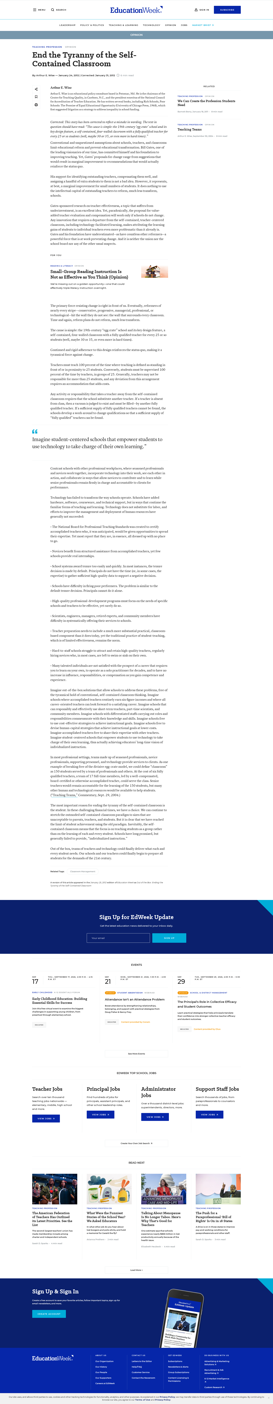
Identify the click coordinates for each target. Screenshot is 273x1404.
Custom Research (213, 1387)
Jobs (184, 25)
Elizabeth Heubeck (151, 1246)
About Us (100, 1355)
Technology (151, 25)
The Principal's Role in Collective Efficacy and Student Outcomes (207, 1004)
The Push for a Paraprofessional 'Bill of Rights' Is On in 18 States (214, 1217)
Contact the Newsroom (143, 1378)
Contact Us (138, 1355)
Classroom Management (82, 871)
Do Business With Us (216, 1355)
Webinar (149, 993)
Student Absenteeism (130, 993)
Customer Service (141, 1372)
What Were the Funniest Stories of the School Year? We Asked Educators (106, 1217)
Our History (101, 1367)
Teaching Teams (190, 129)
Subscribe (227, 10)
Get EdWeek (175, 1355)
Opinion (170, 25)
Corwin (146, 1022)
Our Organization (104, 1361)
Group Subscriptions (178, 1372)
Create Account (49, 1314)
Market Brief (202, 25)
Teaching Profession (47, 47)
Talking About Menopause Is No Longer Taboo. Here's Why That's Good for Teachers (161, 1219)
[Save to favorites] (36, 97)
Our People (101, 1372)
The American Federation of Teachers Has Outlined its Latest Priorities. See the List (52, 1219)
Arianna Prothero (95, 1239)
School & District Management (208, 993)
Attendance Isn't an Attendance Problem (135, 999)
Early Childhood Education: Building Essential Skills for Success (59, 1001)
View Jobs (45, 1118)
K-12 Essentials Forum (67, 992)
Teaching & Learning (123, 25)
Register (39, 1025)
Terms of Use (142, 1400)
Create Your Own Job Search (135, 1143)
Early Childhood (42, 992)
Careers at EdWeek (105, 1383)
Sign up (169, 938)
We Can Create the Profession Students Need (206, 103)
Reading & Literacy (61, 266)
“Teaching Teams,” (64, 795)
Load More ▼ (136, 1270)
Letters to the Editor (142, 1361)
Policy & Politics (92, 25)
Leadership (67, 25)
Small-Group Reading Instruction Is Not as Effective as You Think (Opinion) (89, 274)
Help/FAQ (137, 1367)
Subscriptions (175, 1361)
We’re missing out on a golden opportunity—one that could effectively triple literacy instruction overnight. (87, 285)
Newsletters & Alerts (178, 1367)
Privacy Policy (167, 1397)
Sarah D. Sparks (40, 1243)
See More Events (136, 1054)
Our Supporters (103, 1378)
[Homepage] (136, 9)
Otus (217, 1029)
